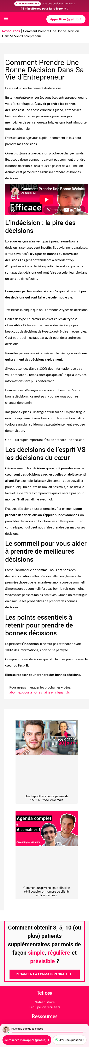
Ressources (11, 31)
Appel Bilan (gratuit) (64, 19)
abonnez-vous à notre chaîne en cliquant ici (39, 692)
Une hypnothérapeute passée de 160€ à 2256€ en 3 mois (47, 798)
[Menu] (6, 19)
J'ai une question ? (71, 1040)
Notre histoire (45, 1002)
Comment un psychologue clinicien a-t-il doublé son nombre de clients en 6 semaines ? (46, 891)
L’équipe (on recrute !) (44, 1007)
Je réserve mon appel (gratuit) (26, 1040)
